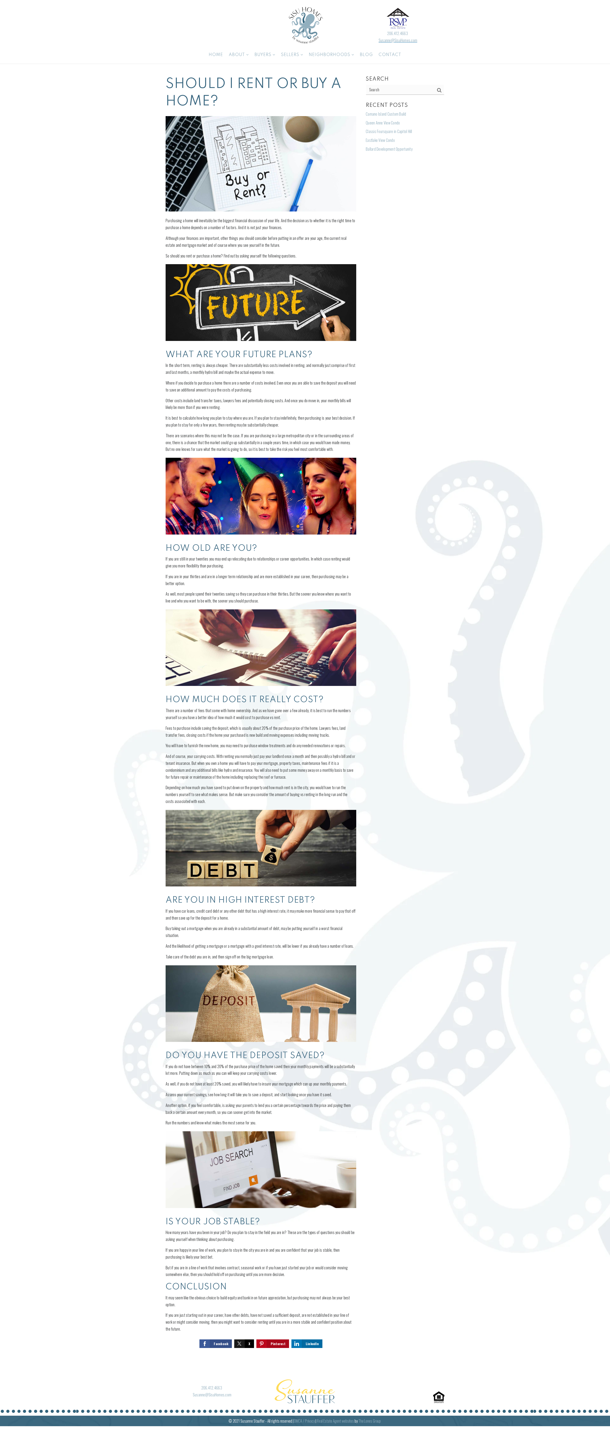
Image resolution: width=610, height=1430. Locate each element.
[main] (305, 719)
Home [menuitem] (216, 55)
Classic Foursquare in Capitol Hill (389, 131)
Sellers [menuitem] (290, 55)
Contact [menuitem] (390, 55)
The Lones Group (369, 1421)
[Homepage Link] (305, 24)
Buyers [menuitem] (263, 55)
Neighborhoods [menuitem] (330, 55)
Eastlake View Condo (380, 140)
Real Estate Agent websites (335, 1421)
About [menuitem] (237, 55)
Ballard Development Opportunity (389, 149)
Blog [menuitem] (366, 55)
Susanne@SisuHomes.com (398, 40)
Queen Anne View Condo (383, 123)
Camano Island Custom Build (386, 114)
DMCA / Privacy (304, 1421)
